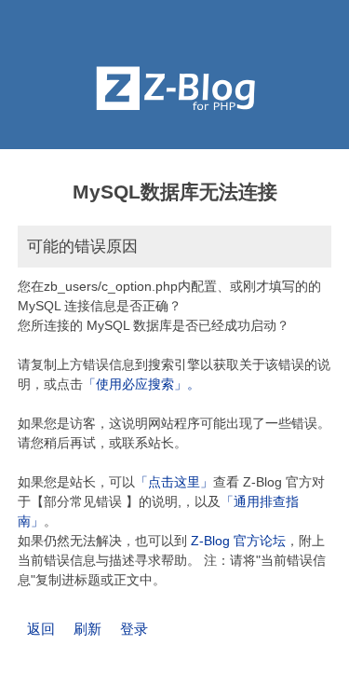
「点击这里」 (174, 481)
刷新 (87, 629)
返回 (41, 629)
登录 (134, 629)
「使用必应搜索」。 (141, 384)
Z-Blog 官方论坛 (238, 540)
